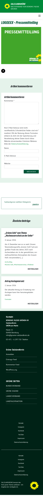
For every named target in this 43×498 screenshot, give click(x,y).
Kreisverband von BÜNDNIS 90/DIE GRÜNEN (25, 8)
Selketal (30, 265)
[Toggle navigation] (39, 15)
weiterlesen (33, 269)
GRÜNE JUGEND (12, 391)
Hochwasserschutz (21, 265)
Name (6, 148)
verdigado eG (14, 487)
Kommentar (9, 101)
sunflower (17, 485)
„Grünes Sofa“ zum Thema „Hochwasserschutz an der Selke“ (19, 234)
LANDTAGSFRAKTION (14, 401)
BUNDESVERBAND (13, 386)
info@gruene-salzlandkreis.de (17, 335)
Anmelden (10, 354)
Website (7, 163)
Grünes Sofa (9, 265)
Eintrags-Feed (11, 359)
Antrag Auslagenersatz (14, 281)
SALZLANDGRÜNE (18, 4)
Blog (10, 262)
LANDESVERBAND (13, 396)
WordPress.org (11, 370)
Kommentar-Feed (12, 364)
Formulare (8, 299)
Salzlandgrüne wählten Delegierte (21, 203)
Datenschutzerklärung (19, 144)
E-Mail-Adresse (10, 156)
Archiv (7, 262)
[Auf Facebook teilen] (3, 71)
